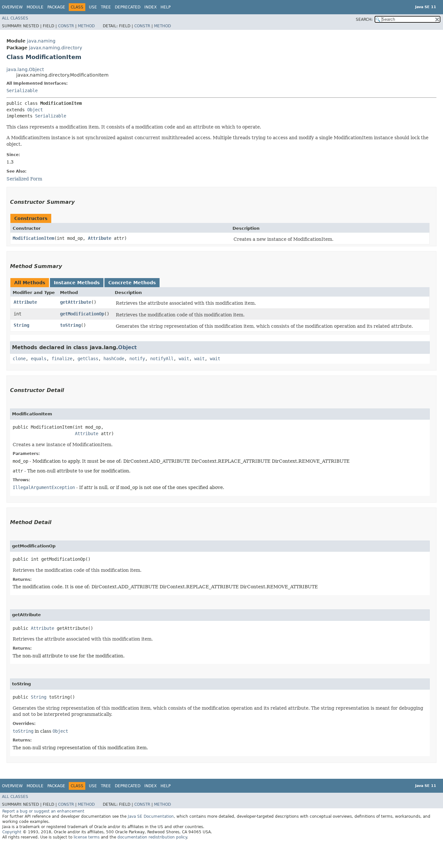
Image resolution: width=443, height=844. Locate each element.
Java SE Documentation (151, 816)
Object (35, 109)
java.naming (41, 40)
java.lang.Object (25, 69)
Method (86, 26)
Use (93, 7)
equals (38, 358)
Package (56, 7)
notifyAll (162, 358)
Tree (106, 7)
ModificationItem (33, 238)
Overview (12, 7)
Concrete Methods (132, 282)
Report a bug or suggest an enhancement (43, 811)
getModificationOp (82, 313)
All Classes (15, 18)
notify (137, 358)
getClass (88, 358)
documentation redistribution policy (152, 837)
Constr (66, 26)
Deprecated (127, 7)
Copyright (11, 832)
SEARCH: (364, 19)
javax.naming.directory (55, 47)
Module (35, 7)
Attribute (99, 238)
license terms (87, 837)
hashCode (113, 358)
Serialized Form (24, 178)
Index (150, 7)
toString (70, 325)
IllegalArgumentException (44, 487)
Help (166, 7)
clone (19, 358)
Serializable (22, 90)
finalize (62, 358)
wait (184, 358)
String (21, 325)
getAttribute (75, 302)
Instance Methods (77, 282)
